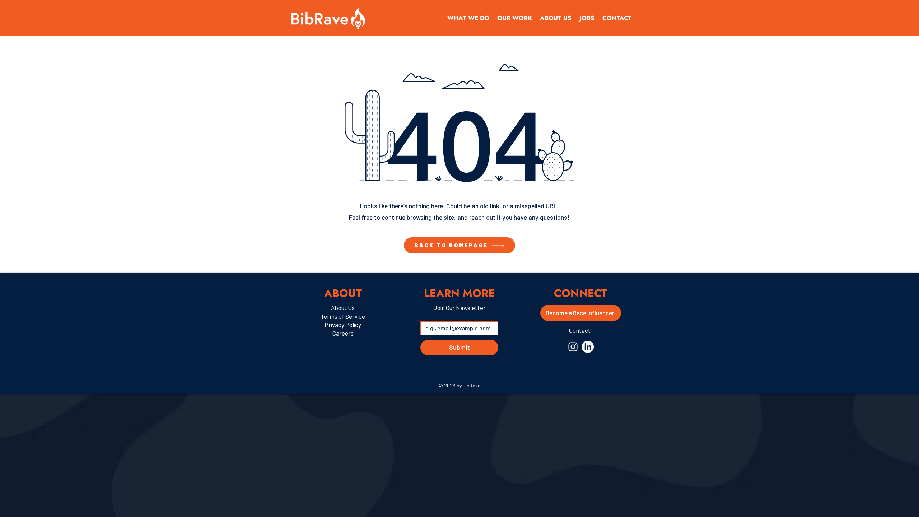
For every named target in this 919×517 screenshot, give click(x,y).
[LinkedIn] (588, 347)
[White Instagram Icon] (573, 347)
